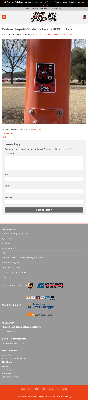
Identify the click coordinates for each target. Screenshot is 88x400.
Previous (7, 133)
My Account (7, 238)
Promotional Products (54, 397)
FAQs (4, 253)
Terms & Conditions (11, 267)
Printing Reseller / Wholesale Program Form (22, 257)
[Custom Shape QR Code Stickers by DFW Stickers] (44, 81)
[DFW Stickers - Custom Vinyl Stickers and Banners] (44, 17)
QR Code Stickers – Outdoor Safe (57, 34)
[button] (4, 17)
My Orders (6, 243)
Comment (10, 153)
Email (8, 186)
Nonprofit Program (10, 262)
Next (5, 137)
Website (8, 197)
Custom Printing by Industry (15, 272)
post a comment (34, 129)
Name (8, 174)
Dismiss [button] (44, 5)
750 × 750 (34, 34)
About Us (6, 277)
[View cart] (84, 17)
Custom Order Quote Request (15, 233)
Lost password (9, 248)
